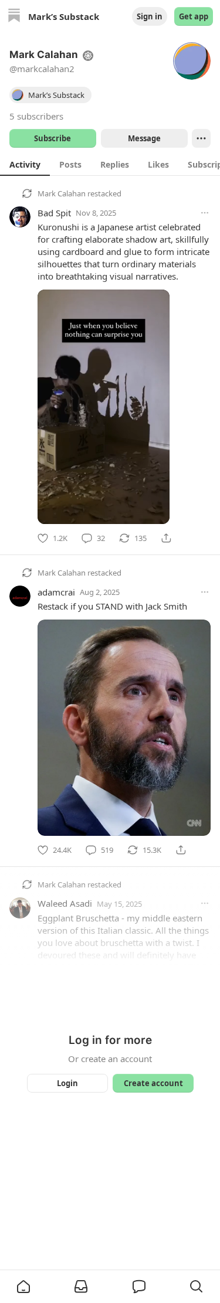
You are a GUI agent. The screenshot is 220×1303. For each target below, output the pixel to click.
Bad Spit (54, 213)
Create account (152, 1083)
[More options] (204, 212)
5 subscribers (36, 116)
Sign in (150, 16)
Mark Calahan (62, 193)
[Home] (14, 16)
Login (67, 1083)
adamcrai (56, 592)
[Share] (166, 538)
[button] (23, 1286)
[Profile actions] (201, 138)
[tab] (25, 164)
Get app (193, 16)
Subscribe (52, 138)
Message (143, 138)
